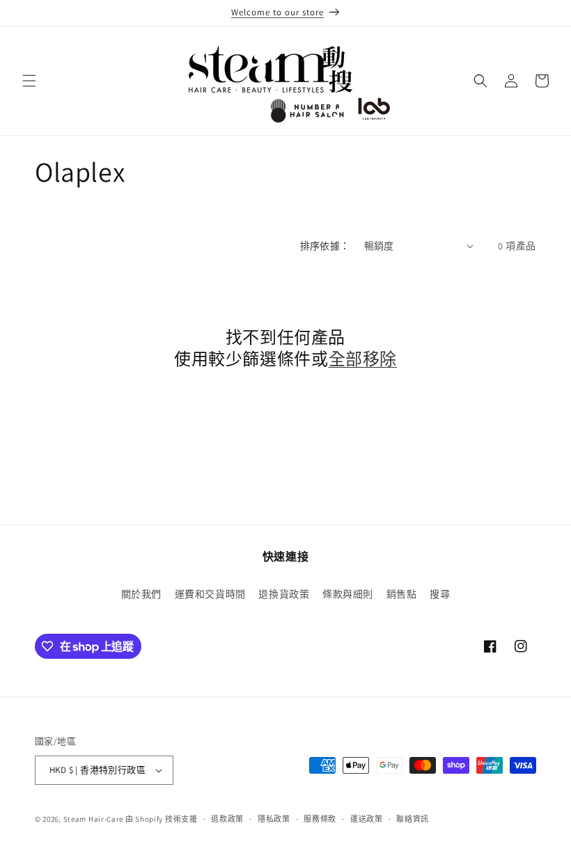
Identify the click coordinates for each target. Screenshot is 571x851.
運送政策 (366, 819)
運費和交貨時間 (210, 594)
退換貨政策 (283, 594)
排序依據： (325, 246)
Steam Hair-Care (93, 819)
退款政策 (227, 819)
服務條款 (320, 819)
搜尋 (440, 594)
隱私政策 (274, 819)
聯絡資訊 (412, 819)
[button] (29, 80)
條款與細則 (347, 594)
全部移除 (363, 359)
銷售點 (401, 594)
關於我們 (141, 594)
